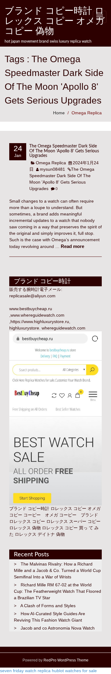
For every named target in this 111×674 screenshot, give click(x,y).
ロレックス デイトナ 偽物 (40, 534)
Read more (72, 246)
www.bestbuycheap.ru (30, 308)
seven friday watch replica (25, 670)
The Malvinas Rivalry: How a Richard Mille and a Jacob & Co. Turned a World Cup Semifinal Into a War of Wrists (57, 570)
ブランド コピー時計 (29, 508)
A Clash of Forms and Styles (48, 605)
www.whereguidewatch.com (37, 315)
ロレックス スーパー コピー (73, 521)
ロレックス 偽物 (25, 527)
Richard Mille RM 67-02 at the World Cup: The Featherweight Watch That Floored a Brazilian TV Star (57, 591)
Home (59, 112)
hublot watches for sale (74, 670)
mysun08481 (52, 169)
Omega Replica (87, 112)
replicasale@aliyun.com (32, 295)
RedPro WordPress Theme (65, 660)
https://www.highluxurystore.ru (39, 321)
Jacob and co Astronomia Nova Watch (58, 628)
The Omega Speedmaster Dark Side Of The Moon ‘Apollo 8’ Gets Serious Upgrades (64, 151)
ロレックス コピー (27, 521)
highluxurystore (24, 328)
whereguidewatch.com (63, 328)
